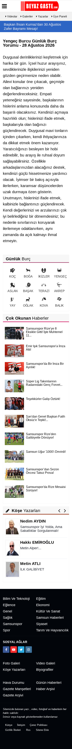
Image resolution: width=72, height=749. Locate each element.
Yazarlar (42, 16)
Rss (28, 730)
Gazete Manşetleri (17, 689)
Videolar (11, 16)
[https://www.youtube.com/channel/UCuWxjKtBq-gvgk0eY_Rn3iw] (13, 649)
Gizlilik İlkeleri (13, 730)
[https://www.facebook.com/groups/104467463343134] (6, 649)
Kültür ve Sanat (48, 611)
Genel (7, 611)
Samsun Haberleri (50, 618)
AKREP (59, 291)
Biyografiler (44, 670)
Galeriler (27, 16)
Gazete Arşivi (13, 695)
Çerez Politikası (38, 725)
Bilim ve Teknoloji (16, 599)
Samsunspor (12, 624)
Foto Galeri (11, 663)
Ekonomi (43, 605)
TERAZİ (43, 291)
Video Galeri (45, 663)
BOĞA (28, 276)
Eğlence (9, 605)
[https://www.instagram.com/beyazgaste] (28, 649)
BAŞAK (28, 291)
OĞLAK (28, 305)
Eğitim (41, 599)
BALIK (59, 305)
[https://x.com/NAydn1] (21, 649)
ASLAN (12, 291)
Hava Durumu (13, 683)
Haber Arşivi (45, 689)
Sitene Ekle (42, 730)
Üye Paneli (59, 16)
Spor (6, 630)
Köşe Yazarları (14, 670)
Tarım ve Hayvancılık (52, 630)
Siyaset (41, 624)
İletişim (21, 725)
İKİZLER (44, 276)
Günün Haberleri (48, 683)
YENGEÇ (60, 276)
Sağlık (7, 618)
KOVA (44, 305)
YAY (12, 305)
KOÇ (12, 276)
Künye (8, 725)
